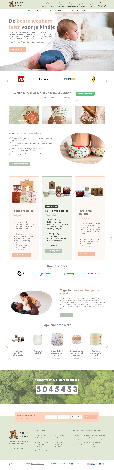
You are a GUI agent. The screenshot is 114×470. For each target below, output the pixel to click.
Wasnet (59, 446)
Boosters (39, 446)
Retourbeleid (78, 438)
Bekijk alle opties (85, 93)
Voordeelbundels (42, 451)
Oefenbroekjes (61, 438)
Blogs (92, 444)
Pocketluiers (40, 440)
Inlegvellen (40, 449)
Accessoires (81, 6)
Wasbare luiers (47, 6)
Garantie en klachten (97, 440)
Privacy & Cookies (37, 464)
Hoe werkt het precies (19, 163)
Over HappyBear (96, 438)
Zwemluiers (60, 435)
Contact (93, 446)
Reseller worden (96, 442)
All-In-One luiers (42, 438)
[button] (99, 6)
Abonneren (90, 417)
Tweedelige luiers (42, 442)
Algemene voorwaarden (81, 442)
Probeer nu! (17, 50)
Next (106, 81)
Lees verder (66, 315)
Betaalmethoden (79, 440)
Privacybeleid (78, 444)
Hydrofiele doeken (62, 442)
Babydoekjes (41, 444)
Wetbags (59, 444)
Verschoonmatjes (62, 440)
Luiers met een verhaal (98, 435)
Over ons (92, 6)
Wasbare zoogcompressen (65, 449)
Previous (7, 81)
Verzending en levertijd (81, 435)
